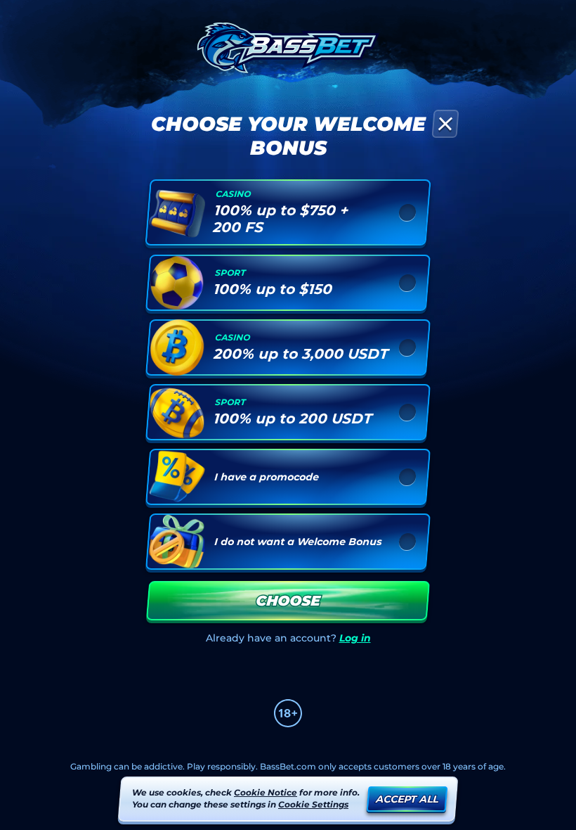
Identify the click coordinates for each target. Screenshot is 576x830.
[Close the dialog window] (445, 124)
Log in (355, 638)
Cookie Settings (313, 805)
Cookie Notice (265, 792)
